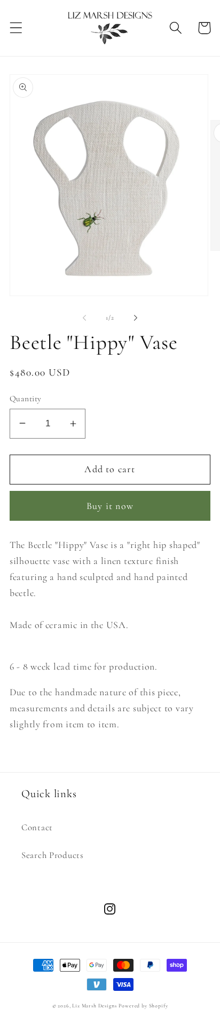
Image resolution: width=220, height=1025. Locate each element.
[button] (16, 28)
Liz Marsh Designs (94, 1006)
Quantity (26, 398)
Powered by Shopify (143, 1006)
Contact (37, 827)
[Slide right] (135, 317)
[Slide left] (84, 317)
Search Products (52, 855)
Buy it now (110, 506)
